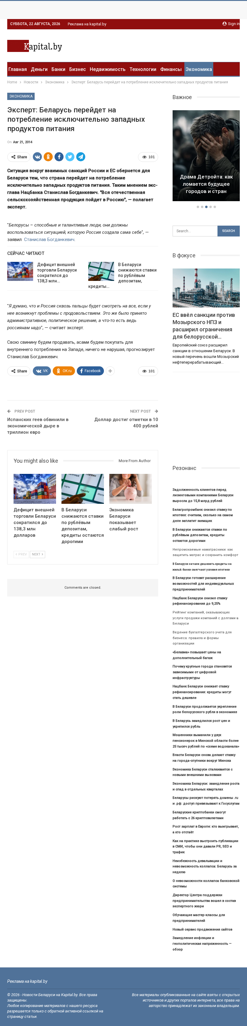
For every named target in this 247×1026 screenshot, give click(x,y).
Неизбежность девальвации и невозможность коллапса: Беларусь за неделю (205, 866)
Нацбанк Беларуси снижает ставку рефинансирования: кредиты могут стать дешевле (202, 692)
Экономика (199, 69)
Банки (58, 69)
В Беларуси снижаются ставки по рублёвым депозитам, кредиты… (122, 275)
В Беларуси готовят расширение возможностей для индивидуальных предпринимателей (203, 583)
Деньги (39, 69)
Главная (17, 69)
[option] (206, 156)
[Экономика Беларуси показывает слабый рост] (130, 489)
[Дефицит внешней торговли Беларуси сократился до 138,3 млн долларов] (20, 271)
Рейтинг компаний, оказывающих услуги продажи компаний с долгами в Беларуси (206, 618)
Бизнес (77, 69)
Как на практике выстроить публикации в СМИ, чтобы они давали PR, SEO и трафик (205, 846)
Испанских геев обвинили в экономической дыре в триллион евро (37, 426)
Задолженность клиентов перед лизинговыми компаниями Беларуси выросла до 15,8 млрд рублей (203, 495)
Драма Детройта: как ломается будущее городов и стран (206, 184)
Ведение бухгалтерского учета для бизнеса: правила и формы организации (202, 637)
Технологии (143, 69)
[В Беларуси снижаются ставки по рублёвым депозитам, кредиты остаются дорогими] (101, 271)
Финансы (171, 69)
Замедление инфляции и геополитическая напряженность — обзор (202, 943)
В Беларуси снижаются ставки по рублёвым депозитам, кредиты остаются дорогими (200, 535)
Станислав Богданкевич (49, 239)
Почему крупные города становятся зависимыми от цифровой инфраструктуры (202, 672)
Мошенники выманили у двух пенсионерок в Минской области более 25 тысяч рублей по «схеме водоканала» (206, 740)
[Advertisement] (169, 45)
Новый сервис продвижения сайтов (202, 929)
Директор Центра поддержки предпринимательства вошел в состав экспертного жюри (204, 900)
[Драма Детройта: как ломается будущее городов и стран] (206, 155)
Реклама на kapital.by (87, 24)
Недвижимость (108, 69)
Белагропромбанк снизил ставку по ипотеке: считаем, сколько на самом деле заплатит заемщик (203, 515)
